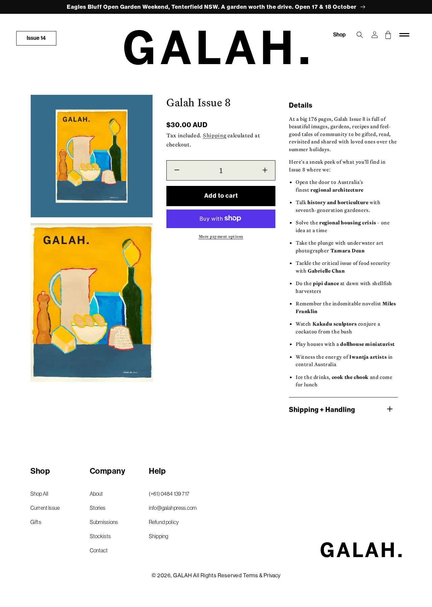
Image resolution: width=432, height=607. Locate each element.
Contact (99, 550)
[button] (359, 34)
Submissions (104, 522)
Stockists (100, 536)
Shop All (39, 494)
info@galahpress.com (173, 508)
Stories (98, 508)
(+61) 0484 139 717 (169, 494)
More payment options (221, 236)
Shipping (214, 135)
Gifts (35, 522)
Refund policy (164, 522)
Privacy (272, 575)
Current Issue (45, 508)
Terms (250, 575)
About (96, 494)
